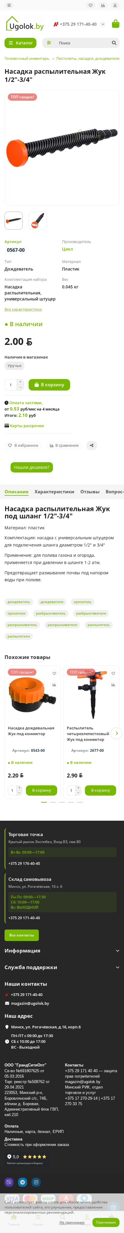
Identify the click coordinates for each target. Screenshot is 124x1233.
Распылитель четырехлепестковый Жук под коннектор (88, 733)
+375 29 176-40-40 (24, 863)
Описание (17, 491)
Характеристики (54, 491)
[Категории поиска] (48, 43)
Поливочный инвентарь (26, 58)
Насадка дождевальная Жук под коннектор (31, 730)
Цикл (67, 249)
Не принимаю (72, 1222)
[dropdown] (9, 5)
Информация (22, 950)
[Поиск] (114, 43)
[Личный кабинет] (114, 5)
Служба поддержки (31, 967)
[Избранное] (90, 5)
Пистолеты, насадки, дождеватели (87, 58)
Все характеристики (23, 309)
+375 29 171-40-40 (78, 24)
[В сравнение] (54, 684)
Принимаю (106, 1222)
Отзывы (90, 491)
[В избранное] (54, 673)
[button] (8, 733)
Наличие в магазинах (26, 357)
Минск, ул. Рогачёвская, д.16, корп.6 (46, 1027)
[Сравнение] (102, 5)
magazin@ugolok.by (30, 1003)
